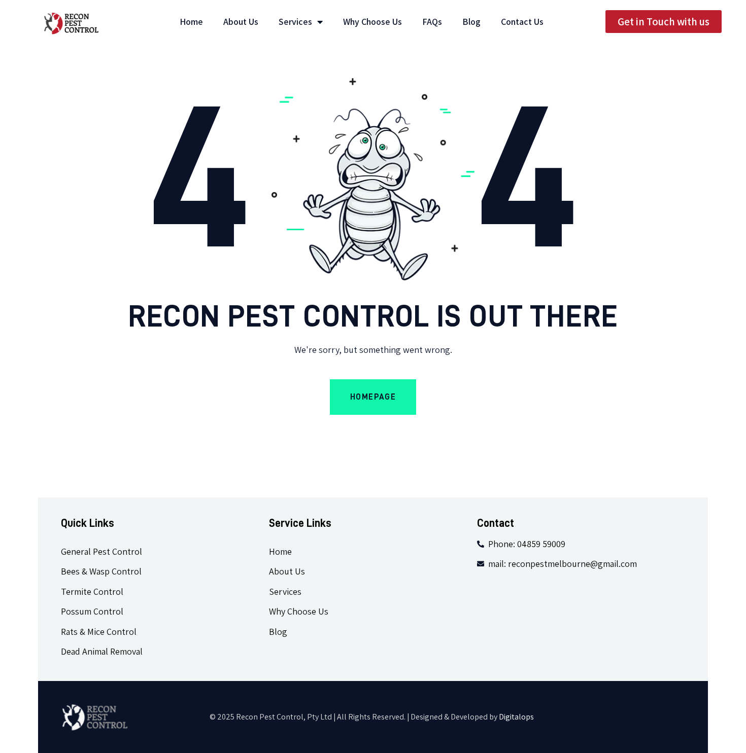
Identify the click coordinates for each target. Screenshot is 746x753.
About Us (240, 21)
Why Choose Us (372, 21)
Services (295, 21)
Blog (471, 21)
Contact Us (522, 21)
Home (191, 21)
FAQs (432, 21)
